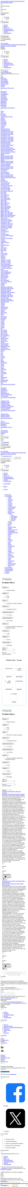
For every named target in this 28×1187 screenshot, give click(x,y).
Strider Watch (11, 512)
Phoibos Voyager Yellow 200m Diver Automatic (13, 794)
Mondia (10, 551)
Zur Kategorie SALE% (6, 427)
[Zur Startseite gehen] (6, 72)
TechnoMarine (11, 531)
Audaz (9, 497)
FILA (9, 525)
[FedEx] (3, 1041)
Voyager (13, 520)
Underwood (11, 552)
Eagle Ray (13, 519)
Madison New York (12, 529)
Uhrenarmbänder (9, 569)
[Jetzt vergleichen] (2, 439)
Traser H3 (10, 509)
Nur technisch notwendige (6, 1182)
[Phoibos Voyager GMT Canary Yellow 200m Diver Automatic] (14, 882)
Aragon (10, 498)
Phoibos (10, 513)
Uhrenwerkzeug (9, 570)
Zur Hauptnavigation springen (13, 2)
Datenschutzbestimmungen (14, 1001)
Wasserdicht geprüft (7, 618)
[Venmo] (3, 1059)
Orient (9, 501)
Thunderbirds (11, 561)
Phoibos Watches (11, 590)
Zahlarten (6, 31)
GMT (8, 633)
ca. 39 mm (9, 615)
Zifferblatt (5, 593)
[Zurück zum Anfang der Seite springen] (2, 1176)
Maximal (8, 652)
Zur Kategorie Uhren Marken (8, 107)
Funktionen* (5, 630)
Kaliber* (4, 600)
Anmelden (3, 42)
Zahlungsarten (22, 44)
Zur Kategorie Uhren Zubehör (8, 384)
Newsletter (6, 1013)
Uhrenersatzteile (7, 33)
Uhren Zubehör (8, 567)
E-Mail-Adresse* (5, 989)
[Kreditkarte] (2, 1052)
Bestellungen (4, 46)
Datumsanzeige (6, 642)
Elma (9, 566)
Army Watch (11, 556)
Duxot (9, 542)
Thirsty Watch (11, 508)
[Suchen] (16, 458)
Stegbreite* (5, 636)
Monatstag (9, 645)
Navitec (10, 562)
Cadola (9, 548)
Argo (12, 515)
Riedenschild (11, 565)
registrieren (5, 43)
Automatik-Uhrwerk (11, 609)
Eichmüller (10, 555)
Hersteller (5, 587)
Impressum (6, 1032)
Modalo (10, 544)
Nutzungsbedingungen (6, 999)
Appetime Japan (12, 506)
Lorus (9, 536)
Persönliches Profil (9, 44)
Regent (9, 539)
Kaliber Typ (5, 606)
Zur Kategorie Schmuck (6, 418)
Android (10, 505)
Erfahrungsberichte (8, 29)
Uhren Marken (8, 496)
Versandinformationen (9, 30)
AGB (15, 1003)
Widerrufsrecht (7, 1030)
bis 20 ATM (9, 620)
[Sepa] (2, 1060)
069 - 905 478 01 (14, 1067)
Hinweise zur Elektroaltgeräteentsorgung (13, 1027)
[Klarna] (3, 1055)
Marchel (10, 528)
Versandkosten (4, 1168)
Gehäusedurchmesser (7, 612)
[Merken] (4, 879)
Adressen (16, 44)
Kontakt (5, 26)
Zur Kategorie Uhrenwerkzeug (8, 410)
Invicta (9, 524)
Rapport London (12, 527)
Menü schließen (6, 39)
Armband (5, 623)
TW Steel (10, 540)
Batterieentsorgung (8, 1026)
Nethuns (10, 511)
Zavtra (9, 558)
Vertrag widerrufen (11, 46)
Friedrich (10, 533)
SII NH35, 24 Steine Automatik (14, 603)
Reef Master (14, 517)
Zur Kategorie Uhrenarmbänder (8, 397)
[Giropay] (3, 1056)
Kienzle (10, 547)
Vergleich (9, 877)
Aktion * (3, 987)
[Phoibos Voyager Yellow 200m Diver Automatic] (14, 792)
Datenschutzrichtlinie (10, 997)
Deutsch (7, 17)
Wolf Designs (11, 546)
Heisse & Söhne (12, 563)
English (7, 18)
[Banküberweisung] (2, 1048)
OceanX (10, 504)
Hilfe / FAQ (6, 27)
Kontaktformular (12, 1074)
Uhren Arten (8, 494)
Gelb (8, 597)
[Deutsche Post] (5, 1040)
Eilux (9, 543)
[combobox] (7, 458)
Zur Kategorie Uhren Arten (7, 88)
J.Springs (10, 502)
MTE (9, 535)
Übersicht (3, 44)
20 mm (8, 639)
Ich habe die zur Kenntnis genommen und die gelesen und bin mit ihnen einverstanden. (14, 1003)
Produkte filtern (7, 579)
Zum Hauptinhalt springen (7, 1)
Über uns (6, 25)
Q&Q (9, 559)
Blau (8, 596)
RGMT (10, 521)
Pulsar (9, 554)
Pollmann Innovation (13, 532)
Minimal (8, 649)
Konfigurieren (16, 1182)
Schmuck (7, 571)
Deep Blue (10, 500)
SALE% (7, 573)
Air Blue (10, 523)
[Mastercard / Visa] (5, 1057)
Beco (9, 538)
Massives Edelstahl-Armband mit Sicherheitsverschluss (13, 627)
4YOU (9, 550)
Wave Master (14, 516)
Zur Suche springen (18, 1)
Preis (4, 648)
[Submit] (2, 991)
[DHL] (2, 1038)
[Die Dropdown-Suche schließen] (19, 458)
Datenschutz (6, 1028)
